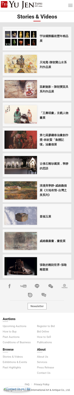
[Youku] (64, 286)
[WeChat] (50, 286)
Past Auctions (11, 337)
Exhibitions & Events (15, 362)
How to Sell (44, 337)
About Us (42, 356)
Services (42, 362)
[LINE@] (37, 286)
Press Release (45, 367)
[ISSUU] (30, 295)
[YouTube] (23, 286)
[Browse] (20, 38)
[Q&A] (43, 295)
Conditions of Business (17, 342)
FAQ (27, 384)
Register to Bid (46, 326)
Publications (44, 342)
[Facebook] (9, 286)
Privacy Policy (41, 384)
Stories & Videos (13, 356)
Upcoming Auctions (14, 326)
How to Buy (10, 331)
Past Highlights (12, 367)
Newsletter (37, 306)
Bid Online (43, 331)
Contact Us (43, 373)
